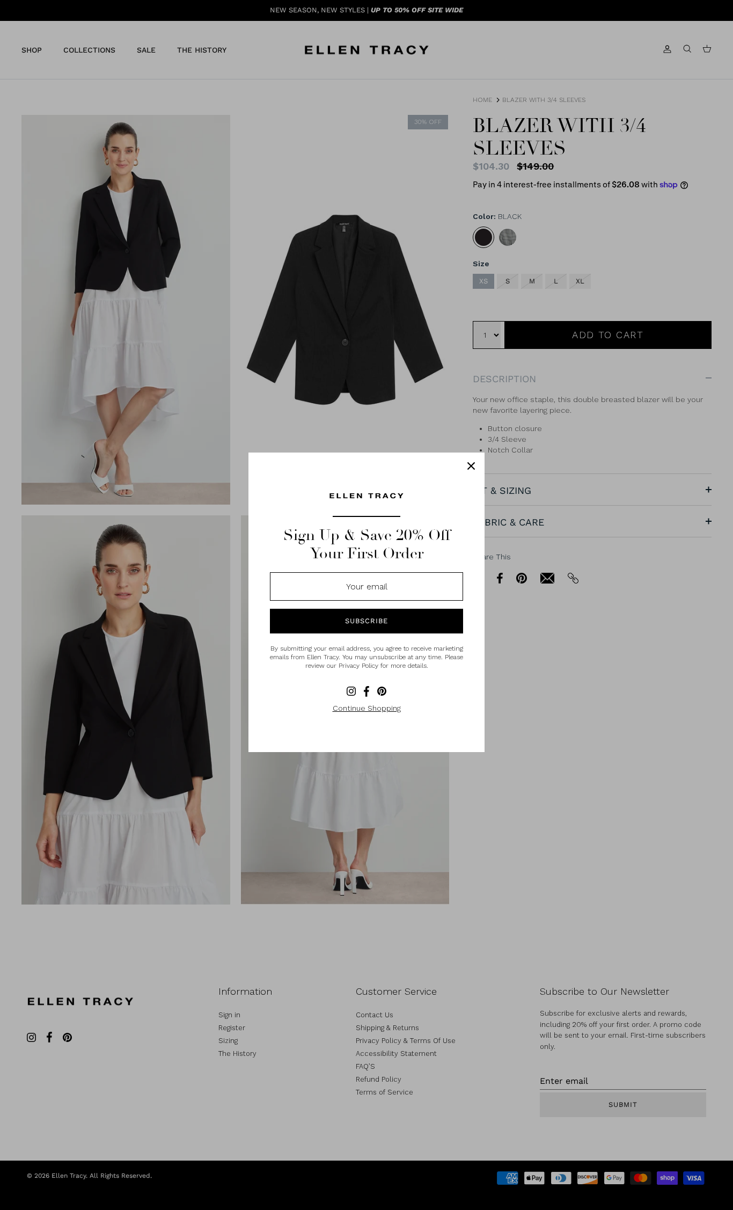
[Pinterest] (381, 691)
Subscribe (366, 621)
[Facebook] (366, 691)
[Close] (471, 466)
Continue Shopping (367, 708)
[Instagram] (351, 691)
